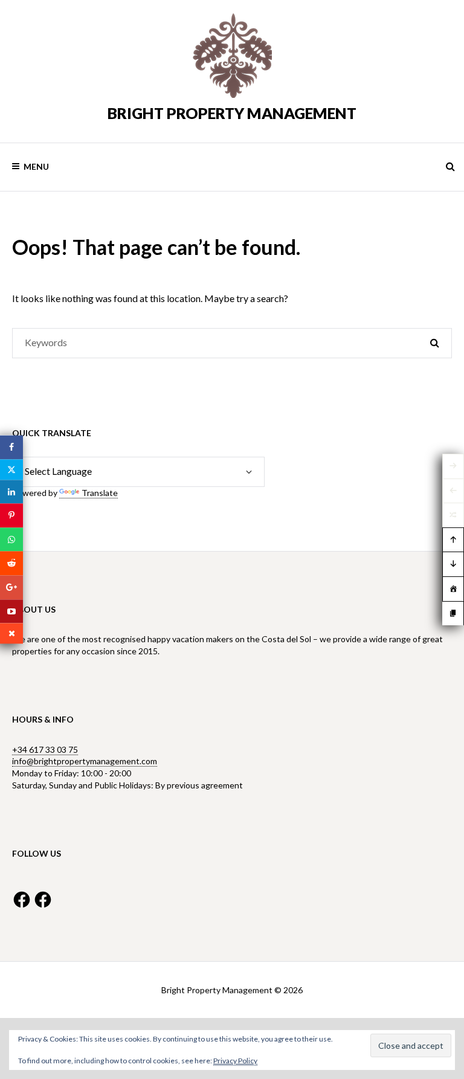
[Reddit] (11, 564)
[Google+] (11, 587)
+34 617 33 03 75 (45, 749)
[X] (11, 469)
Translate (100, 493)
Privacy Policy (235, 1060)
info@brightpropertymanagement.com (84, 761)
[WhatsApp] (11, 539)
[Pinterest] (11, 516)
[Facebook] (11, 447)
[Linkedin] (11, 492)
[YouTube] (11, 611)
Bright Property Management (232, 113)
